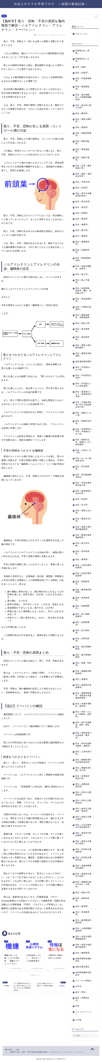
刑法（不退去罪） (83, 182)
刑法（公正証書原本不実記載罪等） (83, 826)
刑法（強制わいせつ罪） (83, 414)
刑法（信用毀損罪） (82, 639)
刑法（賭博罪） (82, 906)
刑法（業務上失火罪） (83, 512)
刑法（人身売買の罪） (83, 753)
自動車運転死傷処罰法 (83, 960)
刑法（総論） (81, 67)
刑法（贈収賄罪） (83, 953)
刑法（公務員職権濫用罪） (83, 929)
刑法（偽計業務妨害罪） (83, 648)
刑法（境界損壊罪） (82, 599)
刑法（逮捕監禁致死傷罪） (83, 672)
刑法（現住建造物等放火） (83, 476)
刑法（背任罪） (82, 207)
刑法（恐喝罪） (82, 213)
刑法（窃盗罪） (82, 73)
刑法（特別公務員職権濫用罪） (83, 938)
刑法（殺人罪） (82, 274)
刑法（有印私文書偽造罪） (83, 850)
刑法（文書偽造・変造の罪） (83, 777)
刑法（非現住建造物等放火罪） (83, 484)
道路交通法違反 (82, 967)
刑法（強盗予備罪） (82, 159)
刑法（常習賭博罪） (82, 913)
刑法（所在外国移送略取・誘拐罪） (83, 744)
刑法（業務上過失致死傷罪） (83, 346)
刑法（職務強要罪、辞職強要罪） (83, 316)
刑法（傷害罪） (82, 236)
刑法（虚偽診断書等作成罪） (83, 867)
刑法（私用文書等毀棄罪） (83, 574)
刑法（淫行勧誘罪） (82, 468)
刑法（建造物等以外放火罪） (83, 492)
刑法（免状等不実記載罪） (83, 834)
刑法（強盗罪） (82, 127)
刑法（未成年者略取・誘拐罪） (83, 705)
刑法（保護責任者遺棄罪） (83, 686)
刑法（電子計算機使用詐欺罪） (83, 194)
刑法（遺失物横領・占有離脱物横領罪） (83, 97)
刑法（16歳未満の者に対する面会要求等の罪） (83, 404)
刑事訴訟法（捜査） (82, 52)
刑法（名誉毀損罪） (82, 552)
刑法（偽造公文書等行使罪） (83, 842)
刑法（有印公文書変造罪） (83, 801)
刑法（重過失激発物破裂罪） (83, 536)
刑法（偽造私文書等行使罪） (83, 875)
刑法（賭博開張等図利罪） (83, 921)
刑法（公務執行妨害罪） (83, 308)
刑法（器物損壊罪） (82, 582)
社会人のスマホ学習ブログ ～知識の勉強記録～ (51, 4)
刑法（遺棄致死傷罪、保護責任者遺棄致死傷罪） (83, 695)
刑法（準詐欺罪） (83, 202)
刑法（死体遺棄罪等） (83, 300)
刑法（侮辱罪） (82, 559)
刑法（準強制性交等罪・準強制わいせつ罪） (83, 431)
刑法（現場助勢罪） (82, 251)
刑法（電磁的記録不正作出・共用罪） (83, 884)
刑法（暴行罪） (82, 230)
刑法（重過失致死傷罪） (83, 354)
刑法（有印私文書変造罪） (83, 858)
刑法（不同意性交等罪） (83, 376)
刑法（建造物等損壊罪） (83, 591)
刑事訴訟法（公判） (82, 60)
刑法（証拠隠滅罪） (82, 623)
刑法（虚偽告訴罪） (82, 899)
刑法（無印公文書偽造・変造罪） (83, 810)
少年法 (78, 986)
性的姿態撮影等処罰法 (83, 973)
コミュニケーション (83, 1013)
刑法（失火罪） (82, 505)
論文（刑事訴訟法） (82, 999)
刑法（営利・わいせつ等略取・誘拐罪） (83, 714)
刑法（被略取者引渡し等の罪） (83, 769)
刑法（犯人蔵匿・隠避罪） (83, 615)
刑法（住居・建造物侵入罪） (83, 167)
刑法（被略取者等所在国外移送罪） (83, 761)
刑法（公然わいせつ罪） (83, 451)
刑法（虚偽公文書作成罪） (83, 818)
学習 (4, 16)
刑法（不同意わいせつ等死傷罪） (83, 385)
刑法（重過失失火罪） (83, 520)
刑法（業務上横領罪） (83, 120)
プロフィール (81, 34)
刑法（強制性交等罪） (83, 422)
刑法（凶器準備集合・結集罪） (83, 267)
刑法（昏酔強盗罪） (82, 142)
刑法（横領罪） (82, 113)
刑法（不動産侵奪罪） (83, 79)
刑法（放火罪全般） (82, 544)
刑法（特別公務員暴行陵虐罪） (83, 946)
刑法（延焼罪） (82, 499)
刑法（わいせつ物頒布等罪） (83, 459)
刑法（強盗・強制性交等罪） (83, 175)
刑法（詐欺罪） (82, 188)
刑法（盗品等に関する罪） (83, 106)
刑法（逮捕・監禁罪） (83, 664)
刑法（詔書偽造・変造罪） (83, 785)
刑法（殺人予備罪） (82, 281)
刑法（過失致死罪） (82, 338)
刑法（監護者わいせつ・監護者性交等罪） (83, 394)
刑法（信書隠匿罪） (82, 607)
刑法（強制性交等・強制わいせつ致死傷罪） (83, 442)
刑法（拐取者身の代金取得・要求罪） (83, 735)
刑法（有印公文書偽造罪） (83, 793)
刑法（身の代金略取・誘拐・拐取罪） (83, 724)
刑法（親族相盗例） (82, 88)
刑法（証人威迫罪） (82, 631)
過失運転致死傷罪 (83, 362)
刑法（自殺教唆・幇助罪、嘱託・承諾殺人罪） (83, 290)
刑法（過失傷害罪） (82, 330)
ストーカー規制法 (83, 981)
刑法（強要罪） (82, 225)
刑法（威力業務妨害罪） (83, 656)
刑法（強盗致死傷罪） (83, 134)
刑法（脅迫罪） (82, 219)
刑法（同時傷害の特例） (83, 259)
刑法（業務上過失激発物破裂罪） (83, 528)
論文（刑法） (81, 992)
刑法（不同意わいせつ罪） (83, 368)
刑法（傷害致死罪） (82, 243)
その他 (78, 1020)
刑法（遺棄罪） (82, 679)
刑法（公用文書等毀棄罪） (83, 566)
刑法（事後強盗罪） (82, 150)
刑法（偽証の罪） (83, 892)
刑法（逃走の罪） (83, 323)
